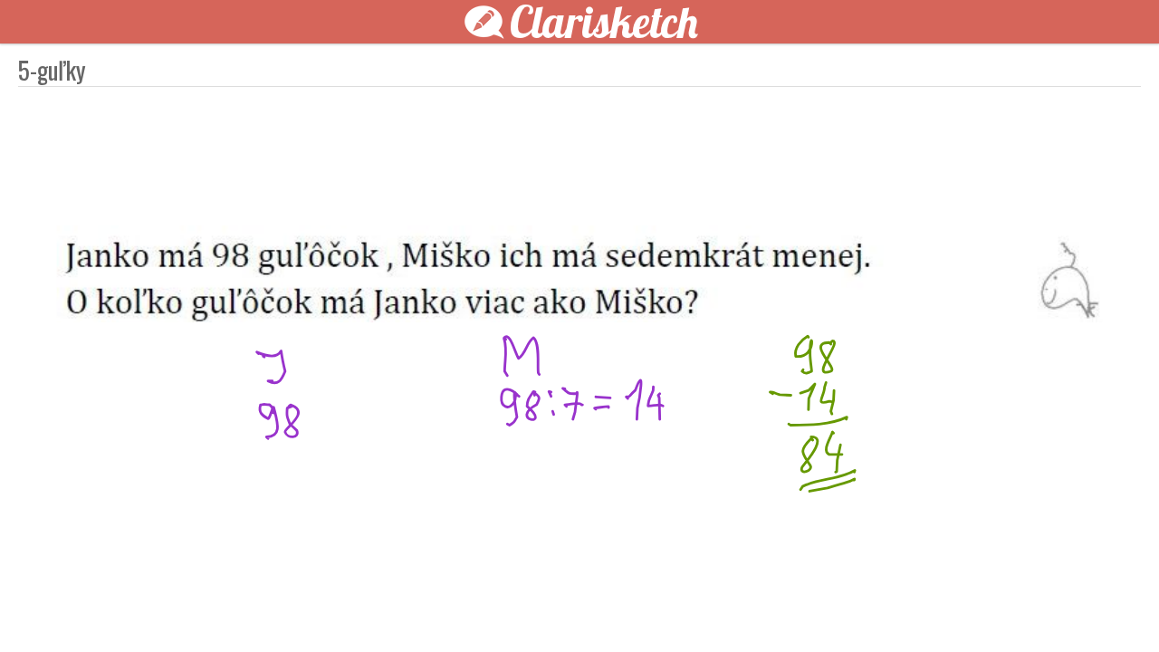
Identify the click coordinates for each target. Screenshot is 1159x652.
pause (253, 608)
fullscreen (851, 608)
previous (538, 608)
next (620, 608)
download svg (878, 608)
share (905, 608)
